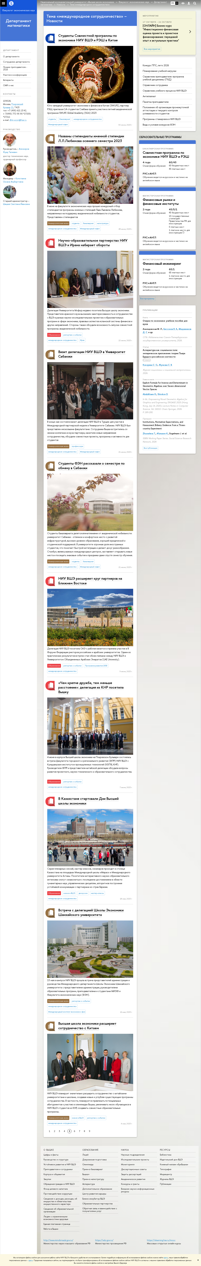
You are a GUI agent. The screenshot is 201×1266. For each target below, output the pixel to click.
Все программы (147, 298)
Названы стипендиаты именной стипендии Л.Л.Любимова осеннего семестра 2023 (91, 138)
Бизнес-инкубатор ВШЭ (93, 1198)
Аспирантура (88, 1184)
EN (177, 3)
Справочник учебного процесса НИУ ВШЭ (165, 90)
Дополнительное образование (97, 1188)
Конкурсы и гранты (130, 1184)
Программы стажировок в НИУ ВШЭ (162, 119)
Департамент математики (18, 23)
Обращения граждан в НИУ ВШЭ (59, 1184)
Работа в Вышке (51, 1228)
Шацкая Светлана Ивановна (16, 204)
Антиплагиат (149, 96)
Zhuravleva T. (149, 433)
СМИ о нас (8, 85)
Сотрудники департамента (16, 61)
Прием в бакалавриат (92, 1169)
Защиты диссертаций (131, 1174)
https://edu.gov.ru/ (104, 1240)
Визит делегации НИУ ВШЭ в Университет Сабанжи (91, 354)
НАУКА (125, 1149)
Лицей (85, 1154)
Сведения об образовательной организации (59, 1210)
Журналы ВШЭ (167, 1179)
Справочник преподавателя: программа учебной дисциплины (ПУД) (163, 78)
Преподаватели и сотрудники (58, 1169)
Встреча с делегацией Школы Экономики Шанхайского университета (91, 912)
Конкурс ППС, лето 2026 (156, 65)
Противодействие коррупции (58, 1193)
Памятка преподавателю (156, 101)
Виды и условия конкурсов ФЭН (159, 124)
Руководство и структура (56, 1159)
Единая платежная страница (57, 1224)
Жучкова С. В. (165, 364)
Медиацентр (166, 1174)
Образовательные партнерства (97, 1203)
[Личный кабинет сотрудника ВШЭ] (189, 3)
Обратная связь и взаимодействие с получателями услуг (99, 1209)
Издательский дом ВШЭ (171, 1159)
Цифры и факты (51, 1154)
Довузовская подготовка (94, 1159)
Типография (165, 1169)
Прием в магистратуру (93, 1179)
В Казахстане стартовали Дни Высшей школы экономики (88, 800)
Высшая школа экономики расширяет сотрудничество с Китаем (87, 1025)
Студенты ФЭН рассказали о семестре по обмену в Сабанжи (91, 465)
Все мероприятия (152, 49)
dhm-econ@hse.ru (18, 120)
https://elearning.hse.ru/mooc (161, 1240)
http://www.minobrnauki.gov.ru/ (58, 1240)
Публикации (150, 310)
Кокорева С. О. (150, 364)
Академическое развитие (133, 1179)
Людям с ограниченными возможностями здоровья (56, 1218)
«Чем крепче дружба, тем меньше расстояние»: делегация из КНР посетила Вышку (91, 687)
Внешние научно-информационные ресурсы (137, 1190)
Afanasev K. (162, 433)
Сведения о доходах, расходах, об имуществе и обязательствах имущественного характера (60, 1201)
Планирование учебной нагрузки (159, 71)
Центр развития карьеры (94, 1193)
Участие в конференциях (15, 74)
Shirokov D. (163, 394)
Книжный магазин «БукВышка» (174, 1164)
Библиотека (165, 1154)
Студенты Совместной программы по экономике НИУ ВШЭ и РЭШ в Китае (88, 37)
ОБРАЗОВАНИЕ (90, 1149)
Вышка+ (86, 1174)
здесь (166, 1257)
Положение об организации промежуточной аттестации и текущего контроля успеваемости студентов (166, 110)
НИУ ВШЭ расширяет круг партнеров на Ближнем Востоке (90, 580)
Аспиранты (8, 80)
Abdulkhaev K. (149, 394)
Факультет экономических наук (18, 10)
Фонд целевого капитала (56, 1188)
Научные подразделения (132, 1154)
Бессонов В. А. (170, 329)
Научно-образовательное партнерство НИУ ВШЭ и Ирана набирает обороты (92, 242)
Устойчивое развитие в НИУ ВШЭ (60, 1164)
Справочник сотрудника (155, 85)
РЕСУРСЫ (165, 1149)
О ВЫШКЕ (49, 1149)
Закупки (47, 1179)
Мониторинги (127, 1164)
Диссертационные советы (134, 1169)
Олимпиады (87, 1164)
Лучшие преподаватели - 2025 (15, 68)
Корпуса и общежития (54, 1174)
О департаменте (11, 56)
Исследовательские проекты (135, 1159)
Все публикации (150, 448)
